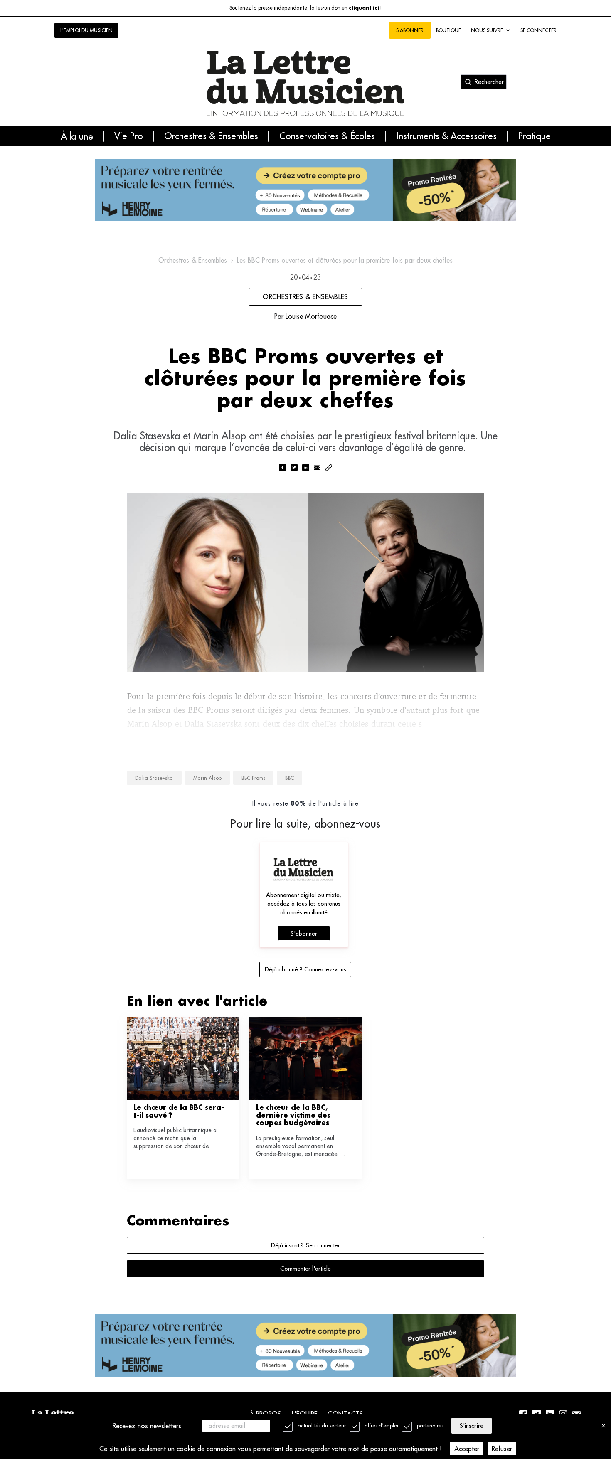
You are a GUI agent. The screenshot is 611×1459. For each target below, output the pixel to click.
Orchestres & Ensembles (211, 136)
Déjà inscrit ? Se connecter (305, 1245)
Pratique (534, 136)
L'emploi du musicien (86, 30)
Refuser (502, 1448)
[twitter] (294, 468)
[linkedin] (305, 468)
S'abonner (304, 933)
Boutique (448, 30)
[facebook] (282, 468)
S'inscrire (471, 1425)
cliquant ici (364, 8)
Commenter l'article (305, 1268)
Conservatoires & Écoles (327, 136)
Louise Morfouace (311, 316)
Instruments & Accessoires (446, 136)
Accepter (466, 1448)
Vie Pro (128, 136)
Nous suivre (487, 30)
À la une (77, 136)
